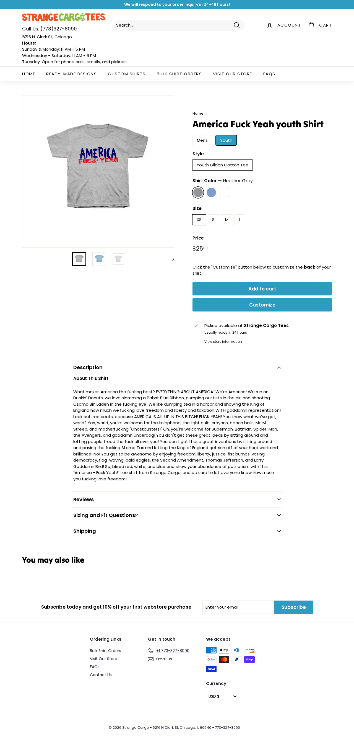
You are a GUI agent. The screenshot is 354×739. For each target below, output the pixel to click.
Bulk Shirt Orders (179, 74)
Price (198, 238)
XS (199, 219)
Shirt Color (222, 180)
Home (28, 74)
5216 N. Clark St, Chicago (47, 37)
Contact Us (101, 675)
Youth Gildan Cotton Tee (222, 165)
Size (197, 208)
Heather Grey (198, 192)
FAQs (269, 74)
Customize (262, 305)
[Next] (170, 259)
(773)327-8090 (49, 28)
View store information (223, 341)
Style (198, 154)
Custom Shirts (127, 74)
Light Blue (211, 192)
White (224, 192)
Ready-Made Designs (71, 74)
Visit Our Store (232, 74)
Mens (202, 140)
